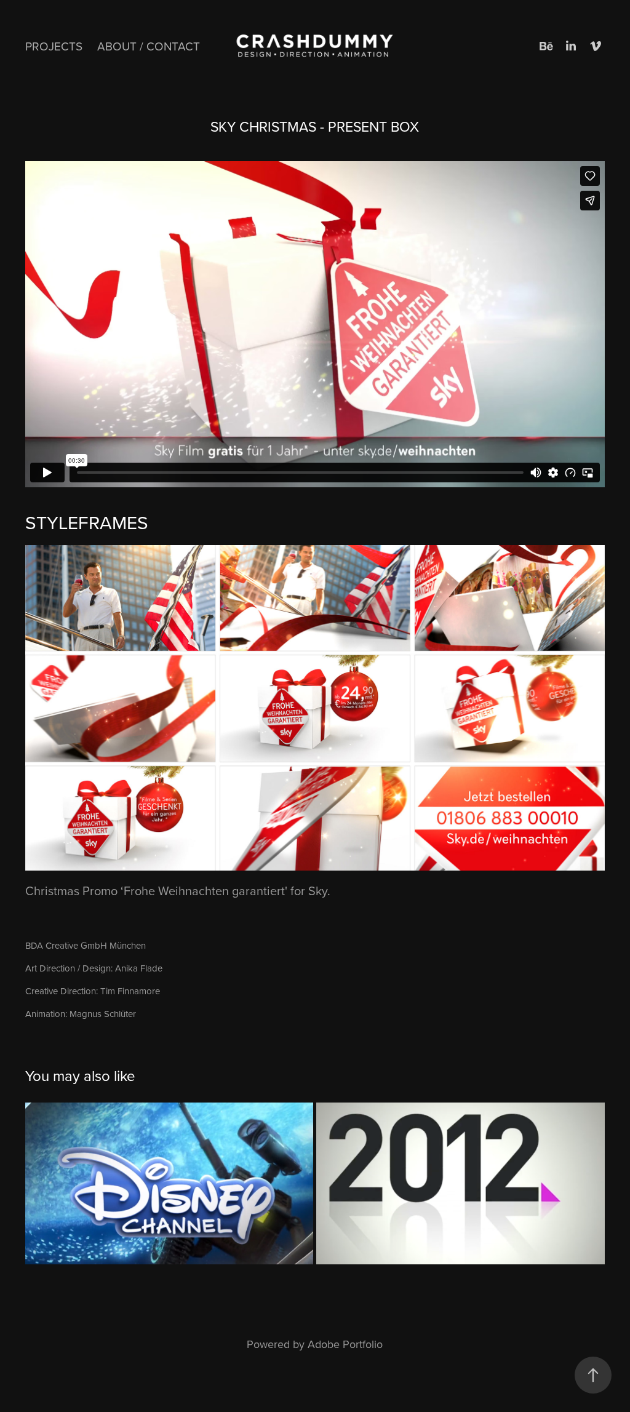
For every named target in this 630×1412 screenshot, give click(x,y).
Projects (53, 46)
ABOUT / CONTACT (148, 46)
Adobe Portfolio (345, 1344)
